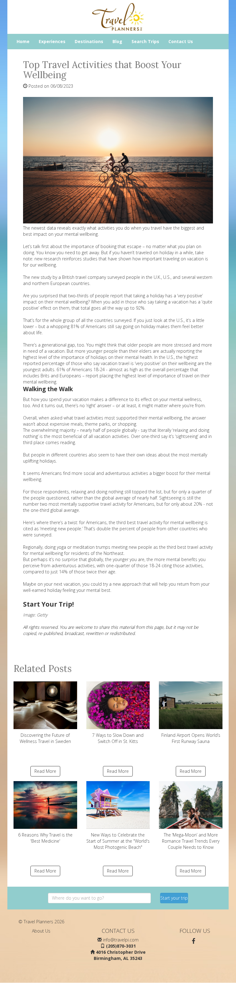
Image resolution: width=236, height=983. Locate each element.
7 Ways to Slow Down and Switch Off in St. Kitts (118, 738)
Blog (117, 41)
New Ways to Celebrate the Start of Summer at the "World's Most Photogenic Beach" (118, 841)
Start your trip (174, 898)
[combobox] (99, 898)
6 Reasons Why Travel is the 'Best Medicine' (45, 838)
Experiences (52, 41)
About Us (41, 931)
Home (23, 41)
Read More (45, 771)
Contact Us (180, 41)
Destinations (89, 41)
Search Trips (145, 41)
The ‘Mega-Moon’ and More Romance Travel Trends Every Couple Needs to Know (190, 841)
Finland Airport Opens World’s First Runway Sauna (190, 738)
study (46, 277)
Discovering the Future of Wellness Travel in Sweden (45, 738)
